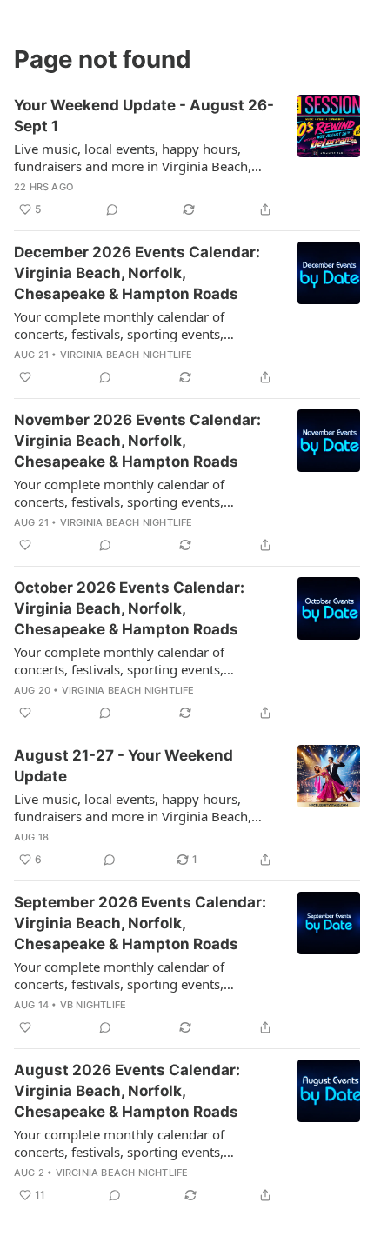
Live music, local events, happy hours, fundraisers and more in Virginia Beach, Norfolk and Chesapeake (132, 157)
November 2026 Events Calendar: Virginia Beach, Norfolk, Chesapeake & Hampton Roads (137, 440)
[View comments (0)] (112, 209)
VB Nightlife (93, 1005)
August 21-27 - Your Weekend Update (123, 766)
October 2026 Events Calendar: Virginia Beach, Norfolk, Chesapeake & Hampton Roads (129, 608)
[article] (187, 157)
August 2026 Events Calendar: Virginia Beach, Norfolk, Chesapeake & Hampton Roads (127, 1090)
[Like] (25, 377)
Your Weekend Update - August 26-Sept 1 (144, 115)
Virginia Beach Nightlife (126, 355)
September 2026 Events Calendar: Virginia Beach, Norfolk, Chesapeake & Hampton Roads (140, 923)
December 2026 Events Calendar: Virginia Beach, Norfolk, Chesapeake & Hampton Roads (137, 272)
